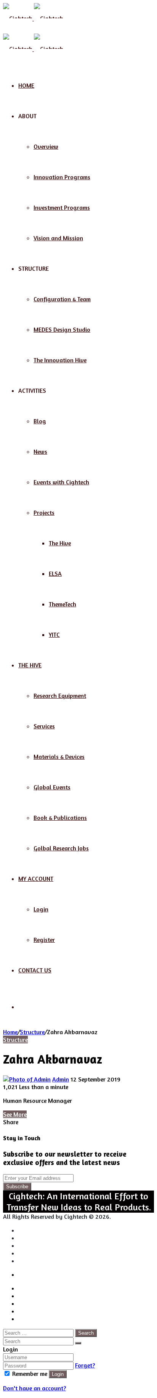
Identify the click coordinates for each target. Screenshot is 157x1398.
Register (44, 939)
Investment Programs (62, 207)
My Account (35, 878)
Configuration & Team (62, 299)
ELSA (55, 573)
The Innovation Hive (60, 360)
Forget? (85, 1365)
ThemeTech (62, 604)
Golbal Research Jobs (61, 848)
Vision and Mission (58, 238)
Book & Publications (60, 817)
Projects (44, 512)
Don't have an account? (34, 1388)
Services (44, 726)
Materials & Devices (59, 756)
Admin (60, 1079)
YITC (54, 634)
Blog (40, 421)
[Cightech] (33, 18)
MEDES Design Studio (62, 329)
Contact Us (34, 970)
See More (15, 1114)
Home (26, 85)
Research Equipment (60, 695)
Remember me (30, 1373)
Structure (32, 1032)
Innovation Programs (62, 177)
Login (41, 909)
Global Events (52, 787)
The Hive (60, 543)
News (40, 451)
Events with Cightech (61, 482)
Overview (46, 146)
